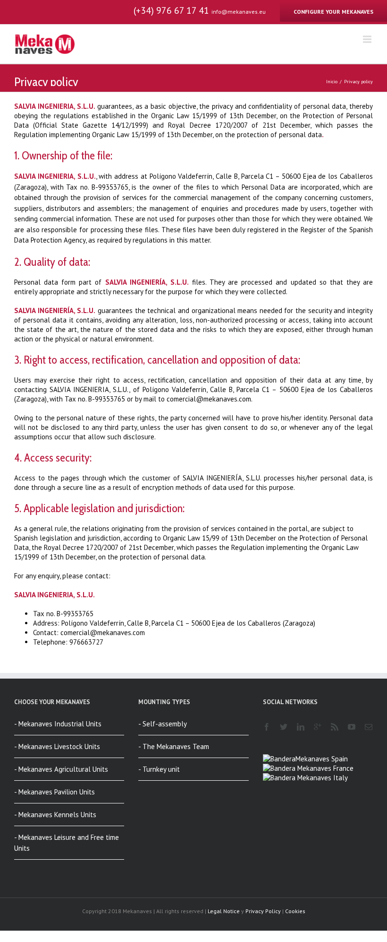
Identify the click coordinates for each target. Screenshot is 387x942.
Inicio (331, 81)
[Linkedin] (300, 727)
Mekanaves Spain (321, 758)
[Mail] (368, 727)
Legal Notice (224, 911)
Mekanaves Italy (321, 777)
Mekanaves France (324, 768)
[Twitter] (283, 727)
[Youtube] (351, 727)
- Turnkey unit (159, 769)
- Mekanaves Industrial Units (57, 723)
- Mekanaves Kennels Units (55, 814)
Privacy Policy (263, 911)
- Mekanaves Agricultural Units (61, 769)
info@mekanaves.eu (238, 11)
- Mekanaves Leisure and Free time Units (66, 843)
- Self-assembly (162, 723)
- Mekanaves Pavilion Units (54, 791)
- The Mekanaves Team (173, 746)
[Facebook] (266, 727)
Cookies (295, 911)
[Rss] (334, 727)
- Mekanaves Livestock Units (57, 746)
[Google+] (317, 727)
